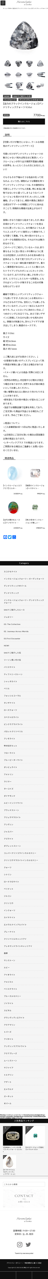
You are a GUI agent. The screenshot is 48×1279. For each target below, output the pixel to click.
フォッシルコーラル (12, 695)
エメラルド (8, 1089)
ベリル (7, 688)
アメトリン (8, 774)
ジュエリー (8, 617)
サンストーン (9, 960)
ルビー (7, 967)
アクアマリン (9, 1024)
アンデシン (8, 824)
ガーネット (8, 1096)
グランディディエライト (14, 1017)
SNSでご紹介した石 (22, 96)
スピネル (7, 1010)
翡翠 (6, 953)
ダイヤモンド (9, 795)
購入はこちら (24, 121)
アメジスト (8, 981)
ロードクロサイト (11, 881)
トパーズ (7, 1031)
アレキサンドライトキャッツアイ (18, 946)
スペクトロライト (11, 717)
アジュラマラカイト (12, 817)
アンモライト (9, 738)
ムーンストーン (10, 1060)
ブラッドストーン (11, 810)
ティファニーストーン (13, 674)
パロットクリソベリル (13, 731)
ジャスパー (8, 831)
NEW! (7, 96)
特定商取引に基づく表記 (33, 1263)
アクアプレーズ (10, 1053)
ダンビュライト (10, 767)
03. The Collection (12, 624)
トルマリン (8, 1074)
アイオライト (9, 974)
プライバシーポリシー (14, 1263)
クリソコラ (8, 903)
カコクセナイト (10, 571)
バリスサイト (9, 667)
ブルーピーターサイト (13, 760)
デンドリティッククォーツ (31, 99)
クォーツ (7, 867)
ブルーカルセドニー (12, 996)
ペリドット (8, 888)
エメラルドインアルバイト (15, 924)
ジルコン (7, 896)
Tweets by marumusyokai (24, 1253)
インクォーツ (10, 99)
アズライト (8, 838)
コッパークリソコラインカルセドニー (20, 853)
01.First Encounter (12, 638)
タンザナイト (9, 702)
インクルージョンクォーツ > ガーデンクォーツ (24, 578)
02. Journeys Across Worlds (16, 631)
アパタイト (8, 1039)
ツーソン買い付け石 (12, 660)
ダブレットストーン (12, 845)
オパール (7, 1103)
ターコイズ (8, 788)
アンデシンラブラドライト (15, 1046)
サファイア (8, 1067)
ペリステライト (10, 989)
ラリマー (7, 781)
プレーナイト (9, 931)
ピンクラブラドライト (13, 724)
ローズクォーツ (10, 710)
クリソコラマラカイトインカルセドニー (21, 860)
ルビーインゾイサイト (13, 803)
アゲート (7, 1082)
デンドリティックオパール (15, 585)
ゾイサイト (8, 1003)
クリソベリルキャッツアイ (15, 939)
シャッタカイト (10, 681)
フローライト (9, 753)
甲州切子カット (10, 745)
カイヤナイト (9, 917)
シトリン (7, 874)
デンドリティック (11, 593)
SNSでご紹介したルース (14, 609)
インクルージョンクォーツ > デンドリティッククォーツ (24, 601)
